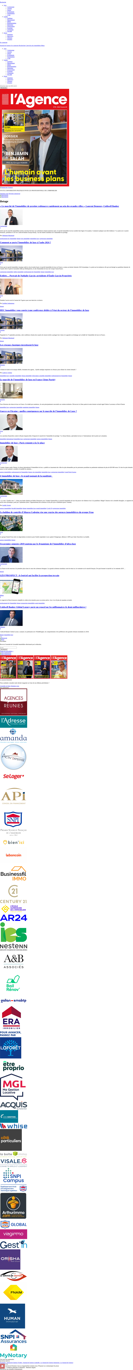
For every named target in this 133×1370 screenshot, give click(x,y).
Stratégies (10, 34)
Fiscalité (9, 31)
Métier (9, 21)
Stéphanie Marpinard (8, 235)
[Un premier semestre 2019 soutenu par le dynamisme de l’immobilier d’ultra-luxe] (11, 562)
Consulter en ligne (5, 686)
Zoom (5, 33)
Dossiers (9, 39)
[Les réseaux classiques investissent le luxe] (11, 363)
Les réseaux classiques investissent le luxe (19, 345)
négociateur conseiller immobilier (41, 376)
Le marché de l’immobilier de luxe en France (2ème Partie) (27, 379)
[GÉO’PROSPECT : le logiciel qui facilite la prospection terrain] (11, 594)
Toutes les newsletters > (7, 651)
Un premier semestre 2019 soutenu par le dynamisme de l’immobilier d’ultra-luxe (38, 544)
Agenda (9, 8)
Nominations (11, 13)
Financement (11, 26)
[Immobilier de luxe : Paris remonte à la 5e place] (9, 461)
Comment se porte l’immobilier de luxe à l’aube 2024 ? (25, 242)
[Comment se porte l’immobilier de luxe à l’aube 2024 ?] (11, 261)
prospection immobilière (28, 603)
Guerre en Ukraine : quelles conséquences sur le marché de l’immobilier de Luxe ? (38, 411)
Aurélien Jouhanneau (8, 303)
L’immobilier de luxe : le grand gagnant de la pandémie (26, 476)
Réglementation (11, 23)
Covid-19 (49, 508)
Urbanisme (10, 29)
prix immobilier (25, 238)
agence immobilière (42, 439)
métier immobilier (19, 272)
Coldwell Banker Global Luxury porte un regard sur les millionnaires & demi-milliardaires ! (43, 607)
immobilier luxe (34, 238)
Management (11, 20)
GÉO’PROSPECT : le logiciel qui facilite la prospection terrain (29, 575)
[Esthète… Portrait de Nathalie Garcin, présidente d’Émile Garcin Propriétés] (11, 294)
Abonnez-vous (4, 193)
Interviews (10, 36)
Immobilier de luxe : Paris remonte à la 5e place (22, 443)
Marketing (10, 25)
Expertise (10, 28)
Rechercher (4, 88)
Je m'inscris (4, 649)
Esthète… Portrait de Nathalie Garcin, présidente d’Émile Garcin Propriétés (36, 275)
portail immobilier (41, 508)
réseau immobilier (27, 376)
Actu (5, 5)
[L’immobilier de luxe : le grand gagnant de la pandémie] (11, 494)
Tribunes (9, 38)
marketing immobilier (29, 407)
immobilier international (7, 439)
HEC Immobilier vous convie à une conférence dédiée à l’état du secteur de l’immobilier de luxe (44, 310)
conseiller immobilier (15, 376)
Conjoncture (10, 7)
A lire (8, 15)
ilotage (19, 238)
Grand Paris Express (70, 472)
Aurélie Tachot (6, 505)
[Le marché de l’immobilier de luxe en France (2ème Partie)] (11, 398)
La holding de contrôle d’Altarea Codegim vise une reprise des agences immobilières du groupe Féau (47, 512)
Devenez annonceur (14, 193)
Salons (9, 10)
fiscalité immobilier (16, 508)
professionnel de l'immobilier (8, 238)
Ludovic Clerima (7, 372)
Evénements (10, 12)
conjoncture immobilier (46, 238)
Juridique (9, 18)
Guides (6, 16)
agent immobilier (40, 603)
